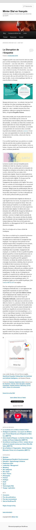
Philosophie (6, 476)
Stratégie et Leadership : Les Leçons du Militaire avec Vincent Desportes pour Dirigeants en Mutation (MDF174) (17, 434)
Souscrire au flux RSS (9, 393)
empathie (28, 384)
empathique (6, 385)
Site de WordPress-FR (9, 501)
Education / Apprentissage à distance (14, 461)
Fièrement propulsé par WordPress (18, 526)
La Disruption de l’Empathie (11, 51)
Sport (4, 484)
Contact (21, 37)
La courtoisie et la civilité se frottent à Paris (16, 430)
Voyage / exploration (9, 488)
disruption (22, 384)
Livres (25, 33)
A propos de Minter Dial (14, 33)
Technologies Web (8, 486)
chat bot (13, 384)
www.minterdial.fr (7, 512)
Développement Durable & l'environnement (15, 459)
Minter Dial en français (15, 11)
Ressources (13, 37)
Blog (4, 33)
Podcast (5, 37)
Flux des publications (9, 497)
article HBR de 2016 (8, 282)
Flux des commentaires (10, 499)
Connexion (6, 495)
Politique (5, 480)
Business (11, 382)
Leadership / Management (10, 465)
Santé (4, 482)
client (17, 384)
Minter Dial (15, 517)
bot (4, 384)
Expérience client (20, 382)
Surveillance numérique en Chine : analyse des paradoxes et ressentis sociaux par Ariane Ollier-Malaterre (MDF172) (18, 444)
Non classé (6, 471)
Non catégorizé (7, 469)
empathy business (15, 385)
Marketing (23, 385)
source (25, 131)
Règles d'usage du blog (9, 505)
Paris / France (7, 473)
